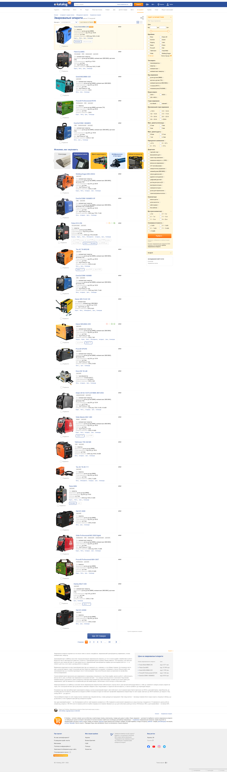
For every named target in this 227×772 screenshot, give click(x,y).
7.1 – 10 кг (165, 216)
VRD (83, 54)
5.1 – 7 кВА (153, 228)
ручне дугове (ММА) (156, 77)
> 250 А (164, 119)
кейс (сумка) (153, 205)
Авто (132, 9)
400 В (163, 94)
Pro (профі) (77, 54)
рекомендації (162, 721)
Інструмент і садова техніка (67, 15)
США (86, 743)
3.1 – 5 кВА (165, 225)
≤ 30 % (152, 143)
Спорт (156, 9)
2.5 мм (152, 125)
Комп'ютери (66, 9)
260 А (89, 269)
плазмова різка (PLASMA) (157, 88)
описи (81, 721)
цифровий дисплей (155, 179)
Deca (151, 37)
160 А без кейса (78, 240)
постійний (153, 103)
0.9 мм (164, 134)
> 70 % (164, 146)
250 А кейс (103, 243)
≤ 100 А (152, 111)
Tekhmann (153, 50)
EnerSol (152, 39)
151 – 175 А (165, 114)
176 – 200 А (153, 116)
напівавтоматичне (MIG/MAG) (159, 83)
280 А (98, 269)
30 (109, 642)
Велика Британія (90, 740)
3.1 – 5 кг (164, 214)
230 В (151, 94)
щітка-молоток (154, 202)
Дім (114, 9)
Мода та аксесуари (167, 9)
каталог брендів (69, 723)
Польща (87, 746)
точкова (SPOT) (154, 85)
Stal (163, 48)
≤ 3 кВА (152, 225)
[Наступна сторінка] (116, 642)
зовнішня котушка (155, 188)
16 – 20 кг (165, 219)
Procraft (152, 48)
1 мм (151, 137)
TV (81, 9)
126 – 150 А (153, 114)
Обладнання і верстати (82, 15)
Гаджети (56, 9)
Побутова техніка (97, 9)
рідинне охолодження (156, 177)
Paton (163, 45)
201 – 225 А (165, 116)
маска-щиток (154, 199)
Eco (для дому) (75, 225)
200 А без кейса (104, 240)
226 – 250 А (153, 119)
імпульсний (89, 54)
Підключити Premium (60, 755)
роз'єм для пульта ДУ (156, 182)
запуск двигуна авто (156, 174)
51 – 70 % (153, 146)
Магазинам (57, 743)
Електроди (150, 261)
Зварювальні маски (153, 263)
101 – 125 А (165, 111)
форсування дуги (155, 155)
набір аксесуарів (87, 41)
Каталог (56, 15)
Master (78, 419)
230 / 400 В (153, 97)
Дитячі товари (123, 9)
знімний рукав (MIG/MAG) (157, 171)
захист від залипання (156, 157)
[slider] (151, 31)
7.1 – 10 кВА (165, 228)
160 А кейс (91, 240)
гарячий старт (154, 152)
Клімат (108, 9)
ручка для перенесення (157, 190)
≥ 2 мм (164, 137)
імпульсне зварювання (157, 163)
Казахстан (88, 749)
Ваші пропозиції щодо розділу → (91, 709)
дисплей (95, 54)
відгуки (101, 721)
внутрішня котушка (155, 185)
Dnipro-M (164, 37)
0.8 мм (152, 134)
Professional (79, 103)
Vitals (151, 53)
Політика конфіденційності (62, 746)
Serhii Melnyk (62, 711)
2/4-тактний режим (156, 166)
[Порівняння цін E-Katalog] (62, 4)
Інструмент (140, 9)
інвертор (152, 66)
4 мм (151, 128)
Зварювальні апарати (95, 15)
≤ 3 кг (151, 214)
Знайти (138, 4)
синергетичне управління (157, 168)
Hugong (152, 42)
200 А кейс (76, 243)
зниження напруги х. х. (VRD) (158, 160)
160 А (89, 435)
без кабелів (153, 207)
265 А (80, 342)
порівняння (136, 720)
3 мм (163, 125)
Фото (74, 9)
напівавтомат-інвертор (157, 71)
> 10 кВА (152, 231)
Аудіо (87, 9)
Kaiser (152, 45)
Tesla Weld (165, 50)
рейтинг (150, 721)
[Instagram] (159, 746)
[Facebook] (148, 746)
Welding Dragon (166, 53)
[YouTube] (154, 746)
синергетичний (82, 125)
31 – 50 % (164, 143)
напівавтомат (154, 68)
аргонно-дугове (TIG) (156, 80)
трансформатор (155, 63)
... (105, 642)
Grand (163, 39)
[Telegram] (164, 746)
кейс (79, 503)
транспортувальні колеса (157, 193)
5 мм (163, 128)
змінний (164, 103)
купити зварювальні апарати (157, 246)
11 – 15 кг (153, 219)
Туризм (149, 9)
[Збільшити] (64, 35)
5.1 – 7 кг (152, 216)
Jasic (163, 42)
